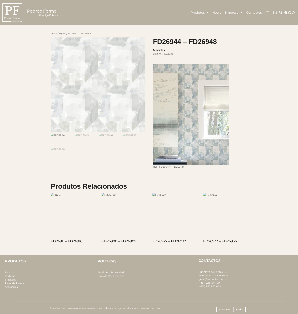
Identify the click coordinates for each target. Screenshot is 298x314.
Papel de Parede (14, 283)
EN (274, 13)
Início (54, 33)
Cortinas (10, 276)
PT (267, 13)
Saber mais (224, 309)
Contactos (254, 13)
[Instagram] (289, 13)
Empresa (232, 13)
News (216, 13)
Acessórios (11, 286)
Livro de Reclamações (111, 276)
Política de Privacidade (111, 272)
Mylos (62, 33)
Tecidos (9, 272)
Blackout (10, 279)
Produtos (198, 13)
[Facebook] (286, 13)
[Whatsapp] (293, 13)
